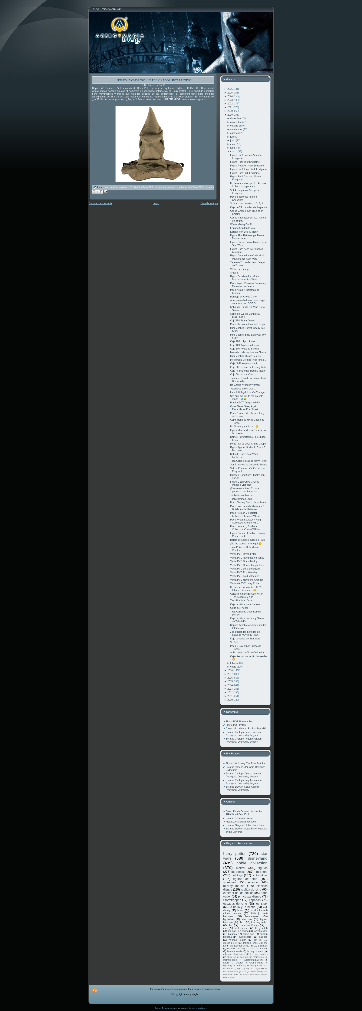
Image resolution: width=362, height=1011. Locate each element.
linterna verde (234, 951)
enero (233, 666)
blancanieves (252, 916)
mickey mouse (233, 886)
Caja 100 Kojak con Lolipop (245, 345)
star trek (247, 919)
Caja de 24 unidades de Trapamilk (248, 207)
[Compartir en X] (97, 192)
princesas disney (249, 896)
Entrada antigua (209, 203)
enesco (253, 882)
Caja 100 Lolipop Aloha (242, 341)
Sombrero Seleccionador (201, 187)
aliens (242, 922)
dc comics (238, 871)
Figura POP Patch (236, 725)
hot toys (237, 875)
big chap (241, 968)
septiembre (236, 129)
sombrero (182, 187)
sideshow (229, 882)
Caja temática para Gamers (245, 604)
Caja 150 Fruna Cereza (242, 320)
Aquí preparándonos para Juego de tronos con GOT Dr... (247, 302)
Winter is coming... (240, 269)
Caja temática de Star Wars (245, 638)
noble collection (252, 863)
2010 (230, 699)
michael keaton (237, 939)
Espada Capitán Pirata (242, 228)
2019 (230, 114)
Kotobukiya (260, 875)
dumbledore (245, 936)
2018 (230, 670)
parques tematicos (239, 945)
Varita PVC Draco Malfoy (244, 561)
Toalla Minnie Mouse (241, 495)
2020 (230, 111)
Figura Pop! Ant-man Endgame (247, 165)
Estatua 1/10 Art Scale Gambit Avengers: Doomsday (242, 788)
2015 (230, 681)
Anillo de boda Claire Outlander (247, 652)
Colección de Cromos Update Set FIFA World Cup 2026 (244, 813)
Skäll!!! (234, 272)
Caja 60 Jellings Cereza (243, 374)
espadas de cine (235, 903)
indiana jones (250, 943)
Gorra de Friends (239, 607)
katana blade (256, 962)
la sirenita (256, 910)
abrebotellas (261, 931)
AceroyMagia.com (199, 1008)
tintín (244, 971)
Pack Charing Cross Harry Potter (248, 502)
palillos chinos (241, 928)
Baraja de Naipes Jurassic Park (247, 539)
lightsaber (228, 919)
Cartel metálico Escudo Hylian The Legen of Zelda (246, 595)
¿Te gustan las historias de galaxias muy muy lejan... (245, 633)
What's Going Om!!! (241, 224)
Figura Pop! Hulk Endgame (245, 173)
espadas (255, 900)
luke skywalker (259, 922)
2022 (230, 103)
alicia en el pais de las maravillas (245, 957)
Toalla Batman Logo (241, 498)
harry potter (111, 187)
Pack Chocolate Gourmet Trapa (247, 324)
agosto (234, 133)
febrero (234, 663)
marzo (234, 151)
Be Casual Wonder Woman (245, 384)
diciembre (236, 118)
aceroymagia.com (253, 960)
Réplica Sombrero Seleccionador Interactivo (153, 79)
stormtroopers (230, 960)
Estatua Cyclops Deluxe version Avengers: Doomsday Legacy (243, 734)
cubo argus (255, 968)
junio (233, 140)
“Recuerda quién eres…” (243, 388)
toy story (261, 903)
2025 (230, 92)
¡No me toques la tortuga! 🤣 (246, 543)
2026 (230, 88)
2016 (230, 677)
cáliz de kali (244, 974)
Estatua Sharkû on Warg (239, 818)
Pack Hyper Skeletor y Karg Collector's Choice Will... (245, 521)
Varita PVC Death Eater (243, 554)
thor (231, 925)
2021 (230, 107)
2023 (230, 100)
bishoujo (255, 913)
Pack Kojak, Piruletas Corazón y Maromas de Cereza (248, 285)
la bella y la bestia (242, 907)
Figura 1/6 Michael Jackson (241, 821)
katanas (232, 934)
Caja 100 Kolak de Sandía (244, 348)
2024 (230, 96)
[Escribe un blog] (94, 192)
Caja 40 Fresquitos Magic (244, 363)
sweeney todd (254, 965)
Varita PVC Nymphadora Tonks (247, 557)
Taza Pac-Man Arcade (242, 600)
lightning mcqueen (233, 965)
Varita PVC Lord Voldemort (244, 576)
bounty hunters (255, 951)
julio (232, 136)
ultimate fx (254, 971)
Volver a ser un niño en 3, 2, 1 (246, 203)
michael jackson (260, 974)
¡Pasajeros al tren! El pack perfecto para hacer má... (245, 490)
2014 (230, 685)
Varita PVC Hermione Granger (246, 579)
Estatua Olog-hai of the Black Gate (245, 825)
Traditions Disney (249, 925)
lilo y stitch (261, 928)
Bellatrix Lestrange (236, 948)
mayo (233, 144)
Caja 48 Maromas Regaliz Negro (247, 370)
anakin (226, 962)
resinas (232, 931)
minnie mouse (232, 913)
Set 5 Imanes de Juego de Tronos (248, 464)
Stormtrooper (232, 900)
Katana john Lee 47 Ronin (244, 231)
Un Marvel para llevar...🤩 (244, 426)
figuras (263, 868)
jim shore (261, 871)
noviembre (236, 122)
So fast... (235, 642)
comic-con (248, 934)
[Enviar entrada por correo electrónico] (105, 191)
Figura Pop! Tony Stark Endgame (248, 169)
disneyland (258, 858)
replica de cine (251, 889)
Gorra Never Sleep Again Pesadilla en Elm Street (244, 408)
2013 (230, 688)
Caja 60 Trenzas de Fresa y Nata (248, 367)
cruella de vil (230, 943)
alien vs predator (259, 948)
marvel (240, 868)
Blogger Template (162, 1008)
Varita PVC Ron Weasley (244, 572)
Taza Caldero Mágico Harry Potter (248, 460)
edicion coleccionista (234, 954)
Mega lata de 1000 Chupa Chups (248, 443)
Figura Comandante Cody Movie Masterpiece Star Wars (247, 257)
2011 (230, 696)
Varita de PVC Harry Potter (245, 583)
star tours (230, 977)
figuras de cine (245, 879)
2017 (230, 674)
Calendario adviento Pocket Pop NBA (246, 728)
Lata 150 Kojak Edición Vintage (247, 392)
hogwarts (124, 187)
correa (245, 931)
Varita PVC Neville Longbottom (247, 565)
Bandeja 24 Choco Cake (243, 296)
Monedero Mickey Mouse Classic (248, 352)
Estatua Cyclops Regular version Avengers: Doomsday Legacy (244, 740)
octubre (234, 125)
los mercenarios (258, 954)
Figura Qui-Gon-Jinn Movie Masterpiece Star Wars (244, 278)
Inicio (156, 203)
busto (240, 910)
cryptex (239, 962)
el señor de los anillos (238, 892)
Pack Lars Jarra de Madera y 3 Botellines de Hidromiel (247, 508)
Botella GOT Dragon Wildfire (245, 402)
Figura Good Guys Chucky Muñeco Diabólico (244, 483)
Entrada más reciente (100, 203)
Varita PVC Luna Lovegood (245, 568)
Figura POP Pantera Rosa (240, 721)
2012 (230, 692)
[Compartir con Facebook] (101, 192)
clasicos (263, 936)
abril (232, 147)
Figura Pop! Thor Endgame (245, 161)
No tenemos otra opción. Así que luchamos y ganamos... (248, 185)
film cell (258, 940)
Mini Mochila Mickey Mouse (245, 356)
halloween (228, 916)
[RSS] (95, 990)
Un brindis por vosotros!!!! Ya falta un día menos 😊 (246, 589)
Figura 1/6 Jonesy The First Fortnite (245, 763)
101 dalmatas (260, 945)
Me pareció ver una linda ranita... (248, 359)
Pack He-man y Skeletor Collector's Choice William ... (246, 514)
